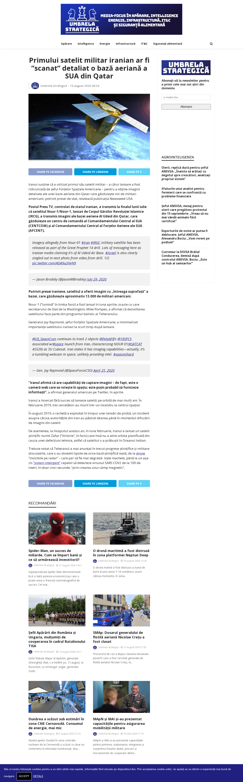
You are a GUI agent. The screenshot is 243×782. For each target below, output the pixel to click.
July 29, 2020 (97, 279)
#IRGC (95, 242)
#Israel (110, 253)
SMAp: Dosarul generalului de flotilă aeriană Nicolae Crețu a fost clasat (118, 637)
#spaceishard (123, 354)
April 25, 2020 (103, 370)
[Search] (211, 44)
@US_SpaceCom (44, 339)
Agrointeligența (178, 157)
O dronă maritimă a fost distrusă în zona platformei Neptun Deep (121, 553)
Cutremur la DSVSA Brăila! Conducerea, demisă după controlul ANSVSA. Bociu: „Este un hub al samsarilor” (184, 257)
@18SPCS (125, 339)
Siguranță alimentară (167, 43)
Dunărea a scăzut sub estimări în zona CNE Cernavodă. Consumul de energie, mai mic (56, 723)
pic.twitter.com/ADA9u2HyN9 (54, 263)
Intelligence (86, 43)
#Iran (85, 242)
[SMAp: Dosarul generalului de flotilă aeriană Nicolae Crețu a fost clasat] (121, 611)
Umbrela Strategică (53, 86)
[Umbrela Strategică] (121, 19)
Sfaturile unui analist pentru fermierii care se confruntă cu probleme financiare (184, 192)
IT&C (144, 43)
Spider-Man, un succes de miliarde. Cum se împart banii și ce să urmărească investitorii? (55, 555)
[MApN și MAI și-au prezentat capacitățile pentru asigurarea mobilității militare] (121, 697)
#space (58, 344)
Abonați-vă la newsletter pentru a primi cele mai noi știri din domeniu (185, 84)
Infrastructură (125, 43)
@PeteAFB (106, 339)
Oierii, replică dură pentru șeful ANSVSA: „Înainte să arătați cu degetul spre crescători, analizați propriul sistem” (186, 173)
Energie (105, 43)
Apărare (66, 43)
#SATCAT (135, 344)
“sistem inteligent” (46, 463)
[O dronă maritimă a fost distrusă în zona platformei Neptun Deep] (121, 528)
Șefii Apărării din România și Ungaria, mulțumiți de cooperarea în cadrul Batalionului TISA (56, 639)
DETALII (38, 776)
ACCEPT (24, 776)
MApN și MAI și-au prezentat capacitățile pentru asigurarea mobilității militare (119, 723)
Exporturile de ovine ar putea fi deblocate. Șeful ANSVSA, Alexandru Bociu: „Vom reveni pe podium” (186, 236)
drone (140, 453)
